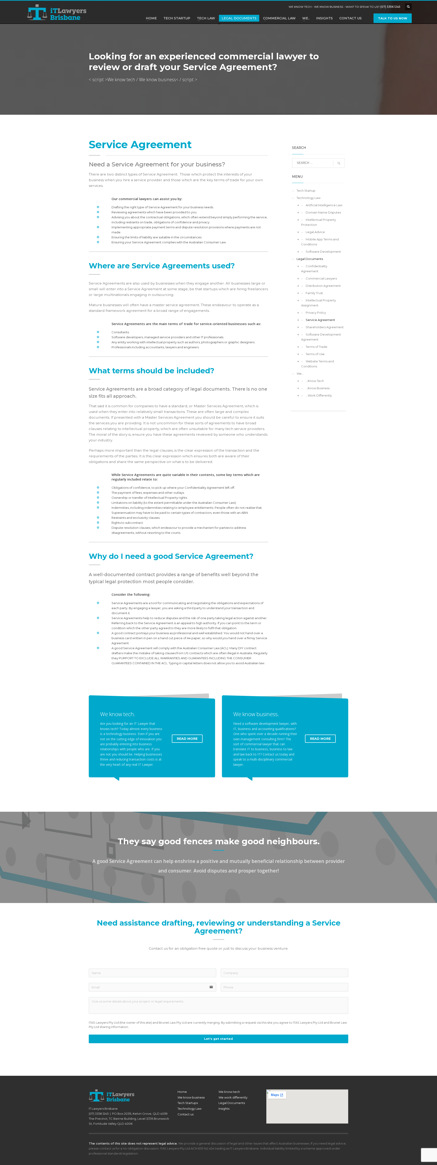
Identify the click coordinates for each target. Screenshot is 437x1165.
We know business (191, 1097)
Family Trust (314, 293)
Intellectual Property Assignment (318, 302)
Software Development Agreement (321, 337)
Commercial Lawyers (321, 278)
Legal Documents (310, 259)
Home (182, 1092)
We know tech (229, 1092)
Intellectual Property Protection (318, 222)
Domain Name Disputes (323, 212)
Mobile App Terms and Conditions (320, 241)
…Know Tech (315, 381)
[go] (339, 163)
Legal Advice (315, 232)
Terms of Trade (316, 346)
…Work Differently (319, 395)
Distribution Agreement (323, 285)
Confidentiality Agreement (314, 268)
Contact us (185, 1114)
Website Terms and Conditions (317, 363)
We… (300, 373)
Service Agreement (320, 320)
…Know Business (318, 388)
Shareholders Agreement (325, 327)
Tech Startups (188, 1103)
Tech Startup (306, 190)
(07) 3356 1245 (390, 6)
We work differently (232, 1097)
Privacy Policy (316, 312)
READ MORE (187, 739)
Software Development (323, 251)
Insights (223, 1108)
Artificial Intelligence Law (324, 205)
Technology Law (308, 198)
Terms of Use (315, 354)
